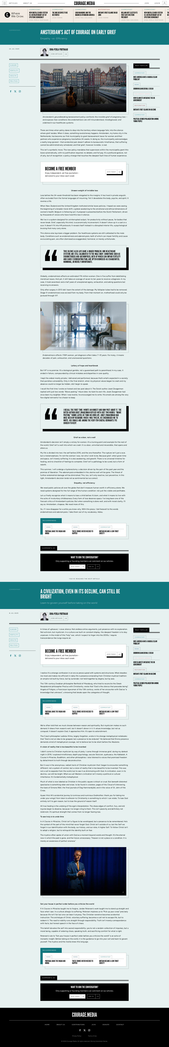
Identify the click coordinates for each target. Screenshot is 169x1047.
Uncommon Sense (101, 1041)
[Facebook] (10, 91)
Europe (13, 65)
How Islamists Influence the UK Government (144, 99)
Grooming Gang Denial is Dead (143, 88)
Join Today (111, 172)
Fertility (14, 70)
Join (147, 3)
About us (27, 3)
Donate (106, 1024)
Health (13, 76)
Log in (91, 566)
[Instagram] (19, 91)
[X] (15, 91)
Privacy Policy (76, 1036)
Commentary (105, 527)
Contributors (78, 1024)
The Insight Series (142, 94)
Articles (13, 3)
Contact (120, 1024)
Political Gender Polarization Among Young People (146, 120)
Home (47, 1024)
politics (14, 81)
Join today (75, 566)
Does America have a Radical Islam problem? (145, 78)
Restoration (140, 105)
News (48, 527)
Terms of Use (92, 1036)
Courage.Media (84, 3)
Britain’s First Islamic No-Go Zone (144, 109)
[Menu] (4, 3)
